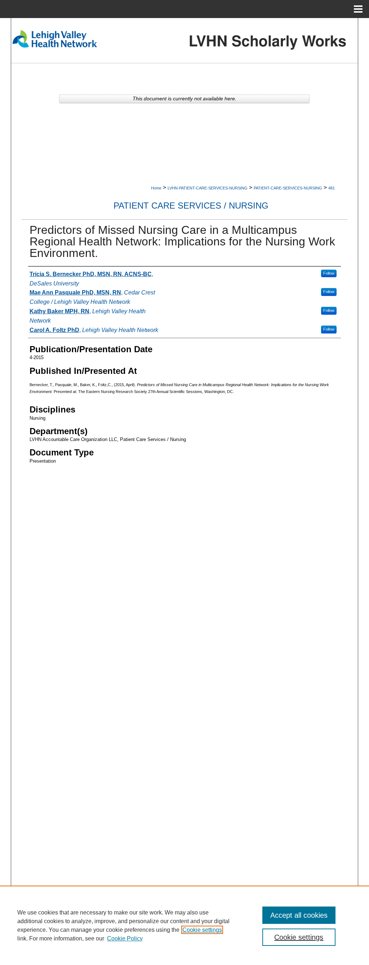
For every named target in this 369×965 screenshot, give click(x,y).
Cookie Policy (125, 938)
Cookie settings (202, 930)
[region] (184, 925)
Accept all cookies (299, 915)
